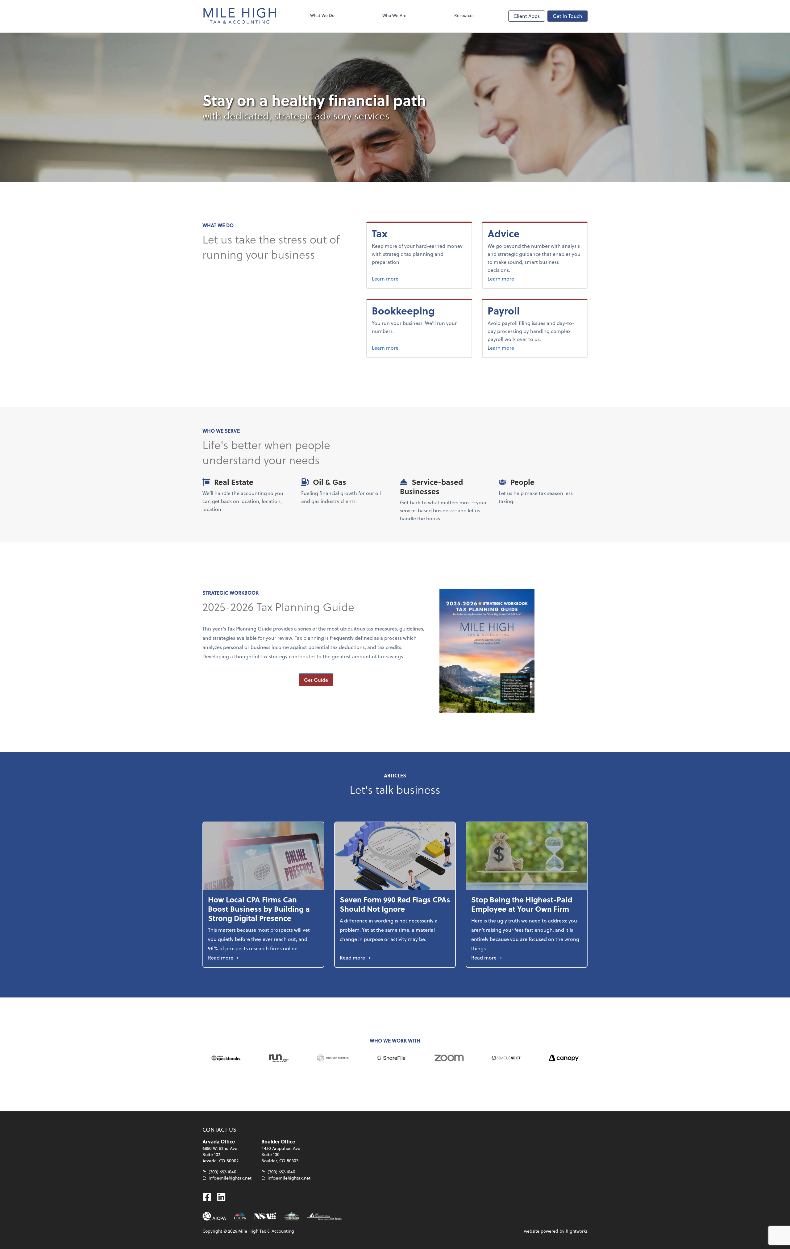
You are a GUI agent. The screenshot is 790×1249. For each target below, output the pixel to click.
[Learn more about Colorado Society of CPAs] (240, 1216)
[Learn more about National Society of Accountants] (265, 1216)
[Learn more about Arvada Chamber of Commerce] (324, 1216)
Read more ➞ (263, 957)
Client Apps (527, 15)
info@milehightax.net (230, 1178)
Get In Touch (567, 15)
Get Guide (316, 679)
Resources (464, 15)
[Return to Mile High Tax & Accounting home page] (239, 16)
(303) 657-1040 (222, 1171)
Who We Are (394, 15)
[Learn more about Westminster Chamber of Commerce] (291, 1216)
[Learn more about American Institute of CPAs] (214, 1216)
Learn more (397, 278)
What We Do (322, 15)
